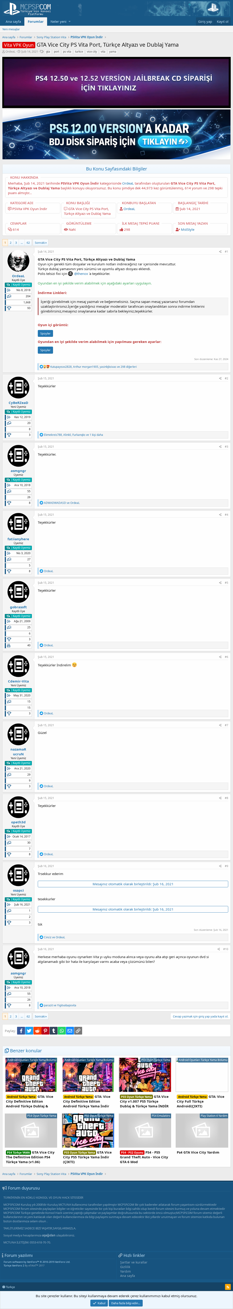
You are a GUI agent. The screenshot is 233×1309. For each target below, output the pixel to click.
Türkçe (10, 1287)
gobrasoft (18, 607)
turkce (79, 51)
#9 (226, 866)
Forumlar (36, 21)
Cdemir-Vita (18, 681)
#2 (226, 378)
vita (103, 51)
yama (112, 51)
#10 (225, 949)
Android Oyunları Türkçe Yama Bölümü (32, 1060)
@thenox (81, 273)
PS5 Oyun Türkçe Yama (155, 1060)
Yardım (125, 1271)
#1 (226, 252)
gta (48, 51)
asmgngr (18, 470)
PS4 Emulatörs (161, 1116)
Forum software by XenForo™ (37, 1261)
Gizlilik (125, 1267)
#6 (226, 657)
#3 (226, 447)
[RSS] (228, 1287)
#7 (226, 725)
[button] (69, 21)
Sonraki (40, 243)
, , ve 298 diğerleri (93, 367)
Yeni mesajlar (11, 29)
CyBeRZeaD (18, 402)
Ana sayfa (13, 21)
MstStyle (187, 229)
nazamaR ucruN (18, 751)
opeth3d (18, 822)
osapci (18, 890)
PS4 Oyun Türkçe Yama (41, 1116)
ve (62, 503)
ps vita (67, 51)
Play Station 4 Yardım (214, 1116)
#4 (226, 515)
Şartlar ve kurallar (133, 1262)
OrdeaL (10, 51)
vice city (92, 51)
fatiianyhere (18, 539)
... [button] (22, 243)
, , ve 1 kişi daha (73, 435)
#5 (226, 583)
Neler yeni (58, 21)
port (56, 51)
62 (28, 243)
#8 (226, 798)
